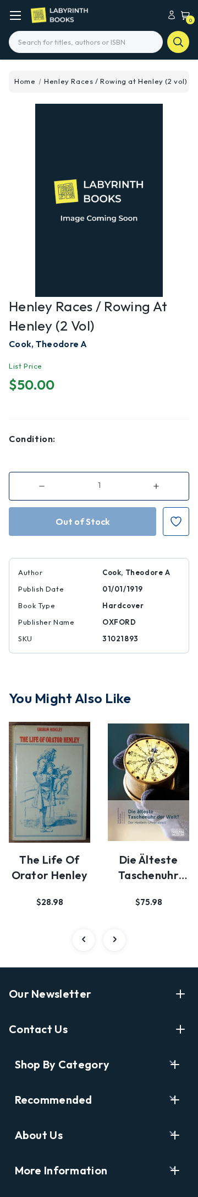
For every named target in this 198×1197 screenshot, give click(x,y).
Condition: (32, 438)
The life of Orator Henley (50, 867)
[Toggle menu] (15, 15)
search (178, 42)
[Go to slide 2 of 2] (84, 940)
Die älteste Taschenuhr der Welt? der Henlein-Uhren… (148, 868)
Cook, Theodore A (48, 343)
